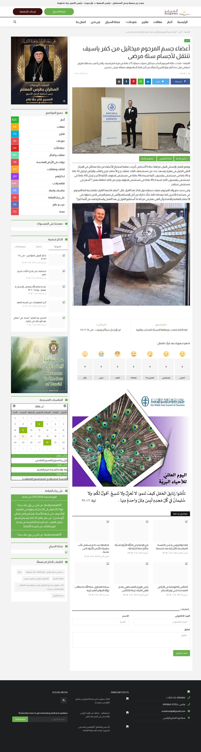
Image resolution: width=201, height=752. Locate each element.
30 (39, 418)
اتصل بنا (81, 22)
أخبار (180, 32)
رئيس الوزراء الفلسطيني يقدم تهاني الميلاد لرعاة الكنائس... (133, 589)
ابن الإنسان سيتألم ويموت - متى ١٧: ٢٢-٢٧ (100, 329)
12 (47, 430)
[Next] (14, 406)
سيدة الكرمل (58, 595)
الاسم (125, 616)
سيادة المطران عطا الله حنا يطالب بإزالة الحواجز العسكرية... (92, 589)
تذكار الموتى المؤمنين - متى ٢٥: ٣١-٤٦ (32, 257)
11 (55, 430)
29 (47, 418)
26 (47, 442)
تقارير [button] (145, 22)
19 (47, 436)
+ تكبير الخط (182, 158)
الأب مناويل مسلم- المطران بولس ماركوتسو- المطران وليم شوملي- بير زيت (41, 587)
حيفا (20, 572)
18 (55, 436)
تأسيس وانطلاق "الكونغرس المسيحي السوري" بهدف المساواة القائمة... (94, 729)
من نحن (95, 22)
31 (31, 418)
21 (31, 436)
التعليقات (184, 609)
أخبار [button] (169, 22)
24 (63, 442)
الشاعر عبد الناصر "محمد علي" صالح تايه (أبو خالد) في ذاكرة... (30, 319)
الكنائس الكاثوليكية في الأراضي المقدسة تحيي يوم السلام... (173, 589)
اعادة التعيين (165, 158)
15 (23, 430)
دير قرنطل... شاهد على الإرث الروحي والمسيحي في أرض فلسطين (95, 715)
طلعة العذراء (58, 578)
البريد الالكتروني (182, 616)
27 (63, 418)
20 (39, 436)
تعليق (187, 629)
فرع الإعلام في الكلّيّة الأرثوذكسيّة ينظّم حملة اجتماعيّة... (131, 547)
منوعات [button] (132, 22)
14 (31, 430)
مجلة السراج (112, 22)
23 (15, 436)
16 (15, 430)
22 (23, 436)
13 (39, 430)
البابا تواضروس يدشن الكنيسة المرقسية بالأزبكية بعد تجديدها (172, 547)
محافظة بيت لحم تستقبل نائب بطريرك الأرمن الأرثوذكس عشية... (93, 548)
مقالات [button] (157, 22)
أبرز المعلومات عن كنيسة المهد (31, 302)
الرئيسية (182, 22)
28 (55, 418)
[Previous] (64, 406)
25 (55, 442)
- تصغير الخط (148, 158)
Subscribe (20, 719)
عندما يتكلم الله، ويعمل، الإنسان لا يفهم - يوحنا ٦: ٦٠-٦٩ (30, 288)
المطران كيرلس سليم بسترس (36, 578)
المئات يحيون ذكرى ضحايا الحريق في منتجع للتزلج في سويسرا (93, 701)
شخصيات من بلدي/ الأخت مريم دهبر (31, 273)
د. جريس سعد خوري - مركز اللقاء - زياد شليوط (45, 572)
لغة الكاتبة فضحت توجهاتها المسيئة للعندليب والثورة (161, 329)
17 (63, 436)
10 (63, 430)
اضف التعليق (181, 653)
